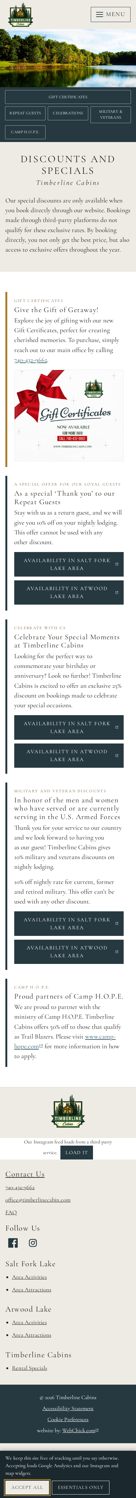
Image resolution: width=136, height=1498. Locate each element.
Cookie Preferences (68, 1419)
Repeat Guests (25, 113)
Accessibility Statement (68, 1408)
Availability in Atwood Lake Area (75, 592)
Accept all (27, 1487)
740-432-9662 (30, 360)
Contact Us (25, 1174)
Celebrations (68, 113)
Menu (115, 14)
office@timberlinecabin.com (38, 1199)
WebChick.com (80, 1430)
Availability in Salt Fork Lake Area (74, 564)
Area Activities (29, 1276)
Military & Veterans (110, 114)
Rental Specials (29, 1367)
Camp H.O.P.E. (25, 131)
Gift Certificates (68, 97)
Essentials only (80, 1487)
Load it (76, 1152)
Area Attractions (31, 1289)
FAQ (11, 1212)
